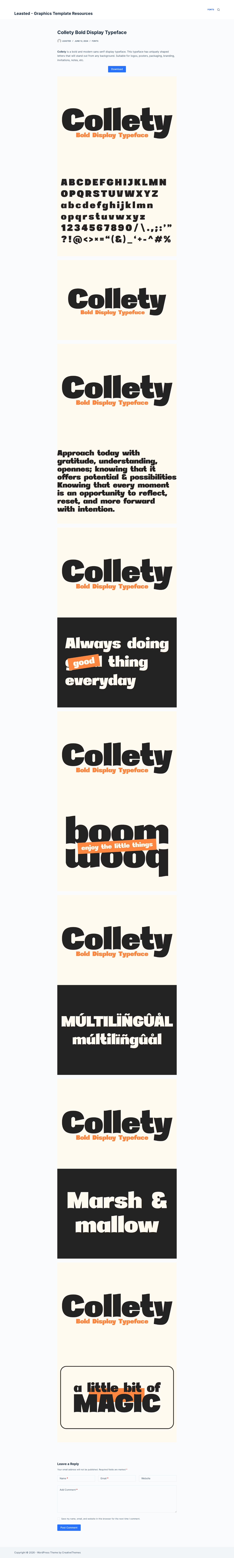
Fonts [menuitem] (211, 9)
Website (145, 1478)
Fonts (95, 41)
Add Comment (69, 1489)
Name (64, 1478)
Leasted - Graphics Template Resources (53, 13)
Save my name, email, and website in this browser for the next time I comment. (100, 1518)
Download (117, 69)
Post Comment (69, 1527)
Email (104, 1478)
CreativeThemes (71, 1552)
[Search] (218, 9)
